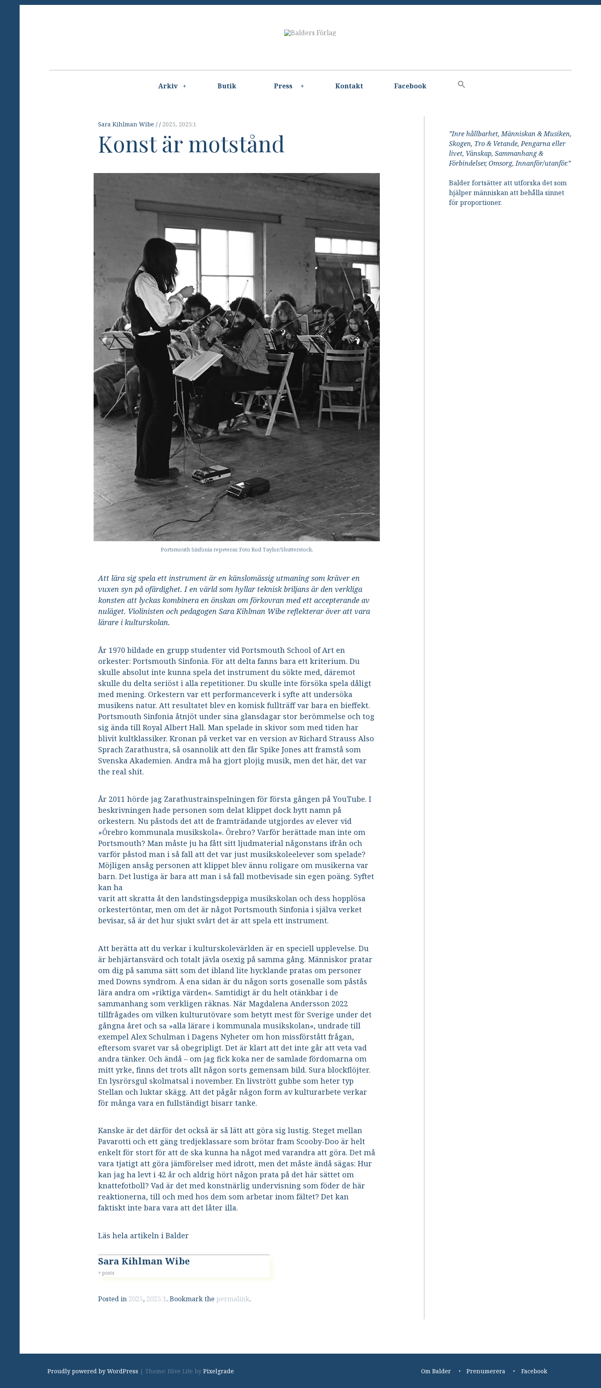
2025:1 (187, 124)
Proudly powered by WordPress (92, 1371)
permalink (232, 1298)
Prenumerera (485, 1371)
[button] (461, 84)
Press (283, 85)
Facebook (410, 85)
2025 (168, 124)
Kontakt (349, 85)
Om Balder (436, 1371)
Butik (227, 85)
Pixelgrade (218, 1371)
